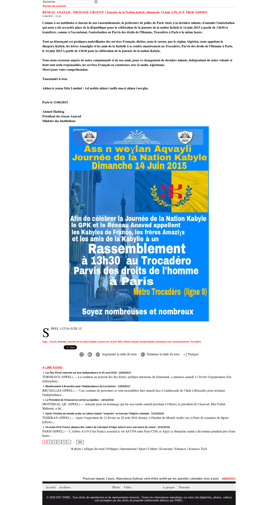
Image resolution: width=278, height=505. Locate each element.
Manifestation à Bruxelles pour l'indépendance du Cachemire (80, 386)
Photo (116, 487)
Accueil (51, 487)
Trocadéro (195, 341)
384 (80, 442)
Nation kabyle (131, 341)
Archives (65, 487)
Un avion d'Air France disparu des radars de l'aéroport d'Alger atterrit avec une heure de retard (100, 427)
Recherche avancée (54, 6)
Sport (142, 448)
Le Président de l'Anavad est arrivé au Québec (72, 400)
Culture (152, 448)
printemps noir (163, 341)
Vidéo (127, 487)
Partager (193, 354)
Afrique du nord (94, 448)
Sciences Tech (198, 448)
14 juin (53, 341)
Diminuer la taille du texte (163, 354)
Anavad (62, 341)
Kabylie (76, 448)
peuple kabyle (147, 341)
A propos (169, 487)
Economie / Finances (173, 448)
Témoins (184, 487)
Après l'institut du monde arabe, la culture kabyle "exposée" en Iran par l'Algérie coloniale (97, 413)
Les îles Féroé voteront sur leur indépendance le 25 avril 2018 (81, 372)
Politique (112, 448)
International (128, 448)
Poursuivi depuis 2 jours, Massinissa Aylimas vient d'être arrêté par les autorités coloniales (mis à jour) (137, 478)
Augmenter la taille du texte (119, 354)
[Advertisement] (90, 464)
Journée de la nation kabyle (82, 341)
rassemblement (181, 341)
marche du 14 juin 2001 (110, 341)
